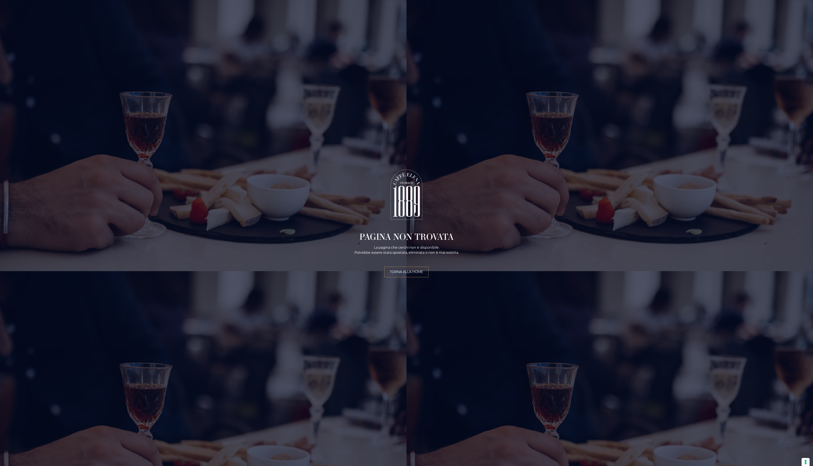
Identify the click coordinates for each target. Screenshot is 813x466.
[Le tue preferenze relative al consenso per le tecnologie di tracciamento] (806, 462)
